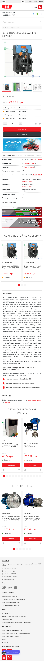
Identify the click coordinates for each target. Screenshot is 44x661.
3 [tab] (25, 285)
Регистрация (33, 1)
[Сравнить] (36, 123)
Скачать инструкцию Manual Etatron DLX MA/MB (23, 387)
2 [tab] (22, 285)
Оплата (4, 639)
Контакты (5, 642)
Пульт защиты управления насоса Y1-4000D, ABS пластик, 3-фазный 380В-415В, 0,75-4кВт (11, 445)
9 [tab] (28, 476)
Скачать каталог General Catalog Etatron (20, 383)
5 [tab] (16, 476)
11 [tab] (34, 476)
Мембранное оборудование (10, 605)
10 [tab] (31, 476)
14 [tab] (22, 479)
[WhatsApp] (37, 14)
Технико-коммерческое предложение (14, 616)
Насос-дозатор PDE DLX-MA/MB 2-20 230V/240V (11, 267)
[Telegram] (33, 14)
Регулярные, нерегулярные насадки (13, 599)
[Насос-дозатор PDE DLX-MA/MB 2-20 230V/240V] (11, 251)
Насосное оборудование (9, 596)
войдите (7, 402)
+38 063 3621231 (8, 13)
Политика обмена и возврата (11, 636)
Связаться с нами (11, 652)
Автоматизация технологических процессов (16, 622)
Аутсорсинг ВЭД (7, 619)
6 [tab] (19, 476)
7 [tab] (22, 476)
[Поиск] (40, 22)
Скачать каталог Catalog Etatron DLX (19, 379)
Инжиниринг (6, 613)
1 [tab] (19, 285)
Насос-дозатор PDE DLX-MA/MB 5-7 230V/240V (32, 267)
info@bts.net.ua (9, 579)
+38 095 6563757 (8, 15)
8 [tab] (25, 476)
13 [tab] (40, 476)
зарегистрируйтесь (34, 400)
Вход (41, 1)
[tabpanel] (11, 261)
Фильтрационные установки (11, 602)
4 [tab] (13, 476)
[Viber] (41, 14)
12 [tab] (37, 476)
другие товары (37, 159)
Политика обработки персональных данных (16, 633)
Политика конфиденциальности (12, 630)
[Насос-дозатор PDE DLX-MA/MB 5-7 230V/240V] (33, 251)
